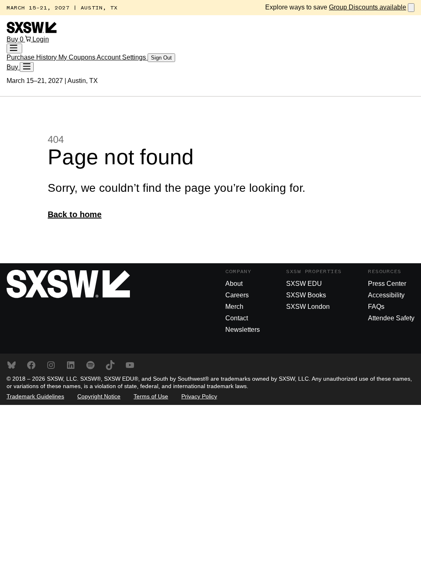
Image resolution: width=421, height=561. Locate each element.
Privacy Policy (199, 396)
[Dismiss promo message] (411, 7)
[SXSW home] (32, 31)
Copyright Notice (98, 396)
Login (40, 39)
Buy (13, 39)
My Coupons (77, 57)
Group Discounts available (367, 7)
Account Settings (122, 57)
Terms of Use (151, 396)
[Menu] (27, 67)
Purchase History (32, 57)
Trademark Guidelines (35, 396)
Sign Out (161, 58)
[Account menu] (14, 48)
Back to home (75, 214)
